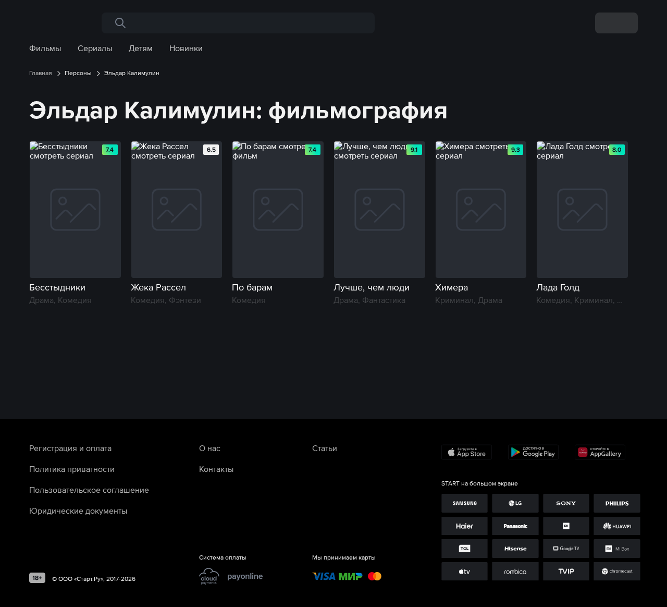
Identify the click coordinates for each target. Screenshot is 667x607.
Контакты (216, 469)
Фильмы (45, 48)
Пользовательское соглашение (89, 489)
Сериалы (95, 48)
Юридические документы (78, 510)
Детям (141, 48)
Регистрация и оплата (70, 448)
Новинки (186, 48)
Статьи (324, 448)
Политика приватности (72, 469)
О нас (209, 448)
